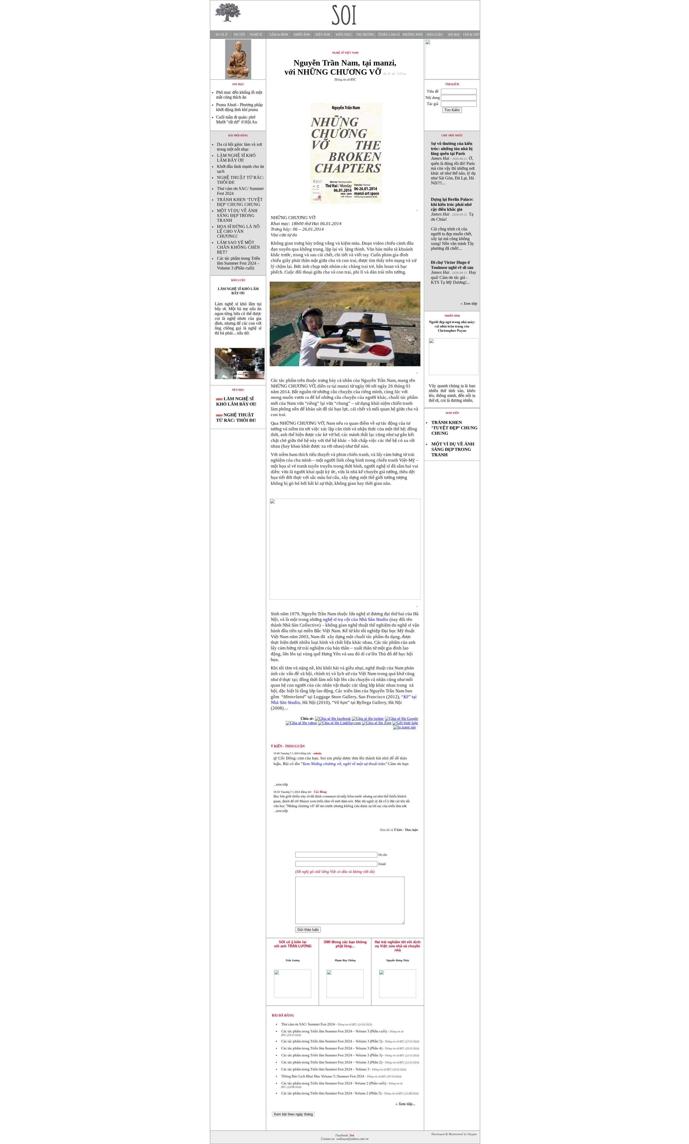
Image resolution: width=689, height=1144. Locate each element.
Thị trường (365, 34)
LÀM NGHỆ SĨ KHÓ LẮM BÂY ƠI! (236, 158)
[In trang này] (405, 727)
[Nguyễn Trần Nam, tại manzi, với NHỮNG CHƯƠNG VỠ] (238, 384)
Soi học (454, 34)
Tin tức (239, 34)
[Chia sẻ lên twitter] (368, 719)
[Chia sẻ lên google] (401, 719)
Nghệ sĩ (256, 34)
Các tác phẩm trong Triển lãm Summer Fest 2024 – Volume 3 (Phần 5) (331, 1041)
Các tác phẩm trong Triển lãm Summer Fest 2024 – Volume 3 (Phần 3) (331, 1055)
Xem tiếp (452, 413)
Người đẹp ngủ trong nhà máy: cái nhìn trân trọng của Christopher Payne (452, 326)
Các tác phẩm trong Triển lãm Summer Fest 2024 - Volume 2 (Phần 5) (331, 1093)
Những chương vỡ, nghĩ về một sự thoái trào (348, 764)
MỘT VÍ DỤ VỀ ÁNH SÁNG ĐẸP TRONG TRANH (237, 215)
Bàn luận (434, 34)
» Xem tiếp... (406, 1104)
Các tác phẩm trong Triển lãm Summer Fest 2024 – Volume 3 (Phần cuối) (238, 263)
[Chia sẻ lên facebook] (333, 719)
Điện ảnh (322, 34)
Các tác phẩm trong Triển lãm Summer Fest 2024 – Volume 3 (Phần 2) (331, 1062)
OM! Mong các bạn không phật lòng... (345, 944)
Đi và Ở (221, 34)
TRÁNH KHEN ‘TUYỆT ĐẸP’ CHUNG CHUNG (240, 202)
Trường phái (412, 34)
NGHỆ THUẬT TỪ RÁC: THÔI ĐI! (236, 417)
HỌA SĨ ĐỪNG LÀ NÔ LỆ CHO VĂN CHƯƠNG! (238, 231)
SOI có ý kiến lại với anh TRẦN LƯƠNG (292, 944)
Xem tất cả (399, 829)
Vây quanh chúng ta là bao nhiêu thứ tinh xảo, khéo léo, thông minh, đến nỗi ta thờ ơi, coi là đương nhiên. (452, 393)
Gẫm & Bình (279, 34)
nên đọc (238, 389)
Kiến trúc (344, 34)
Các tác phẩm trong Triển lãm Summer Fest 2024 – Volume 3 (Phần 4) (331, 1048)
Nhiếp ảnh (302, 34)
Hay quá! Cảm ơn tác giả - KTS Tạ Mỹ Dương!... (453, 272)
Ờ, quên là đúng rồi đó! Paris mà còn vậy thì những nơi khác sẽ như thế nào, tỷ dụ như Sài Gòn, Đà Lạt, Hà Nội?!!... (453, 163)
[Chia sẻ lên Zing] (376, 723)
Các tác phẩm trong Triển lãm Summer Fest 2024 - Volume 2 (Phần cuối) (333, 1083)
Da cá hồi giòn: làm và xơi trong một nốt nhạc (239, 146)
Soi (352, 1135)
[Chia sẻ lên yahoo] (301, 723)
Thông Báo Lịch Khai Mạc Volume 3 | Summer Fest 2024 (322, 1076)
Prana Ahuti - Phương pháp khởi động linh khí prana (239, 107)
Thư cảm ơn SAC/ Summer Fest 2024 (308, 1024)
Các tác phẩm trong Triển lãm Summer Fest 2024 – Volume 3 (325, 1069)
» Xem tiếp (469, 304)
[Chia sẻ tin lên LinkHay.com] (339, 723)
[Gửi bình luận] (405, 723)
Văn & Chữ (471, 34)
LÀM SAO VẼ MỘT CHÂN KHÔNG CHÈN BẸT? (238, 247)
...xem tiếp (280, 784)
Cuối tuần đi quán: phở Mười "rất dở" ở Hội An (236, 119)
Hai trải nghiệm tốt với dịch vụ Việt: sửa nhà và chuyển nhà (397, 946)
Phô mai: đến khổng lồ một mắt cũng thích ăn (239, 94)
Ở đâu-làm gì (389, 34)
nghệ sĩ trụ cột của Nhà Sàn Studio (355, 619)
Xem (307, 764)
